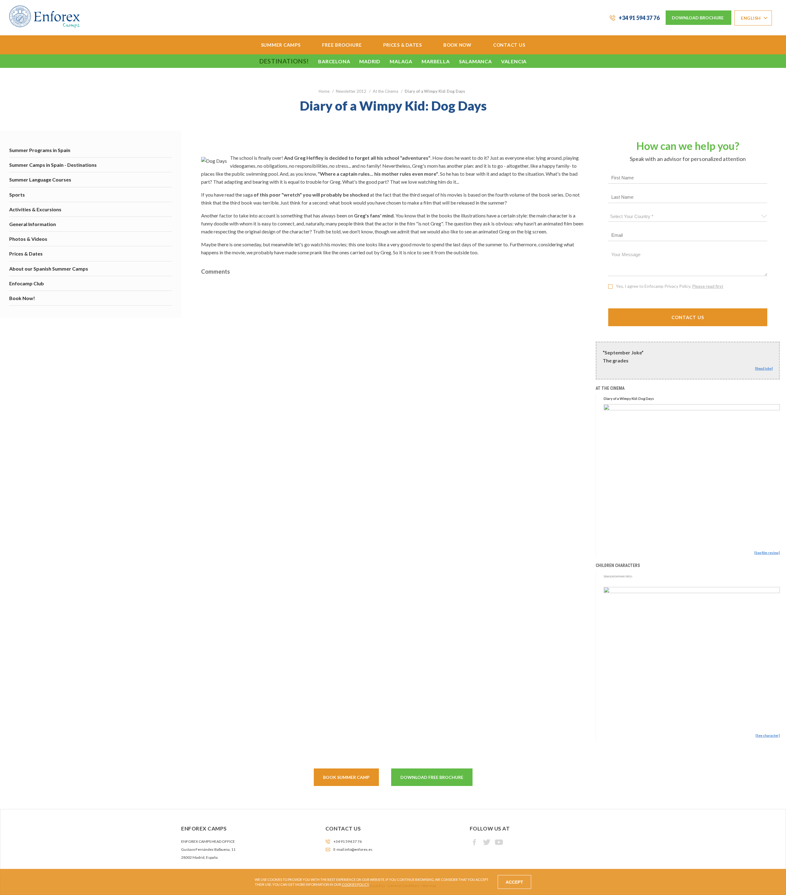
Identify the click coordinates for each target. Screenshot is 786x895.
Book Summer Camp (346, 777)
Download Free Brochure (431, 777)
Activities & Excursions (35, 209)
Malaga (401, 61)
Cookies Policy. (355, 884)
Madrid (369, 61)
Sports (17, 194)
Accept (514, 882)
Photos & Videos (28, 239)
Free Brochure (342, 45)
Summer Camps (281, 45)
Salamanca (475, 61)
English (751, 18)
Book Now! (22, 298)
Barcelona (334, 61)
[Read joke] (764, 368)
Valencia (514, 61)
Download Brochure (698, 17)
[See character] (768, 735)
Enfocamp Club (26, 283)
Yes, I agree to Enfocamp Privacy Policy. (669, 286)
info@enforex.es (358, 849)
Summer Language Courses (40, 179)
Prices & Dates (402, 45)
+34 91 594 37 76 (639, 17)
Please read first (707, 286)
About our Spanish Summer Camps (48, 269)
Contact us (509, 45)
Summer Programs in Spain (39, 150)
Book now (457, 45)
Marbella (435, 61)
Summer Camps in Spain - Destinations (53, 165)
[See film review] (767, 553)
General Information (32, 224)
